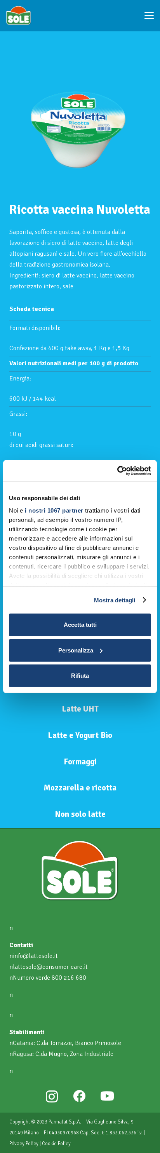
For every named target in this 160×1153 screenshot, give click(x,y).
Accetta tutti (80, 624)
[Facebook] (79, 1096)
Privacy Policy (23, 1144)
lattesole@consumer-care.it (50, 967)
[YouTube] (107, 1096)
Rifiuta (80, 675)
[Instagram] (52, 1096)
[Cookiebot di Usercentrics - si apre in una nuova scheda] (117, 471)
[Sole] (18, 15)
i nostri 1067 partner (54, 510)
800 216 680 (69, 978)
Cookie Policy (56, 1144)
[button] (149, 15)
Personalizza (75, 650)
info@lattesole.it (35, 956)
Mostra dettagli (115, 600)
